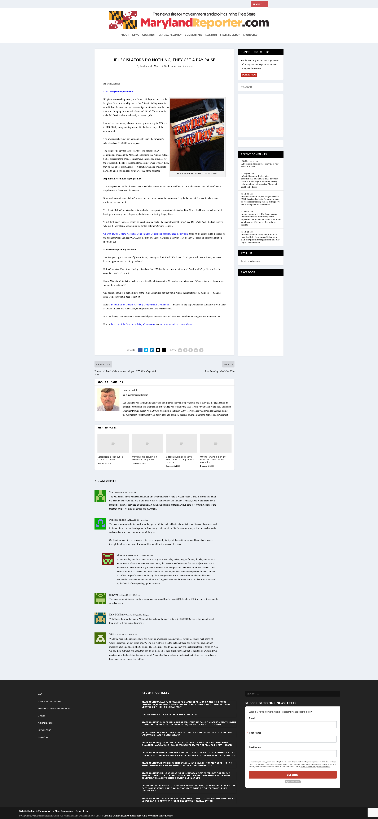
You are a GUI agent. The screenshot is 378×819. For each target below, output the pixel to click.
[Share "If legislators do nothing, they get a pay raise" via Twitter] (146, 350)
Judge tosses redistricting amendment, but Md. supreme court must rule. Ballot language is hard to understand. (189, 733)
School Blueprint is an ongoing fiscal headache (169, 714)
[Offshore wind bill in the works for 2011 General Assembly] (216, 443)
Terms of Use (81, 811)
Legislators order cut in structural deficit (110, 458)
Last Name (255, 747)
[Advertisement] (262, 115)
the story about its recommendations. (177, 324)
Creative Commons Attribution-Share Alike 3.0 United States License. (138, 815)
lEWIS (244, 161)
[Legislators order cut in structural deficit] (113, 443)
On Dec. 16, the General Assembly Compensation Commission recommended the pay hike (145, 233)
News (135, 34)
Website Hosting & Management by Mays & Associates (46, 811)
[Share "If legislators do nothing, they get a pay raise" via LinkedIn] (152, 350)
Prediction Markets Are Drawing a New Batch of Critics (259, 165)
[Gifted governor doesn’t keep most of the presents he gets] (181, 443)
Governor (148, 34)
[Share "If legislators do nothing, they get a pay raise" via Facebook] (140, 350)
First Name (255, 733)
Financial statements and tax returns (54, 708)
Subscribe (293, 774)
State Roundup (230, 34)
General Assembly (170, 34)
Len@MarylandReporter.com (118, 91)
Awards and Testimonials (49, 701)
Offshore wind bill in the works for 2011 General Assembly (213, 459)
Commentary (193, 34)
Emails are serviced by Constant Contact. (315, 766)
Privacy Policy (44, 729)
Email (252, 718)
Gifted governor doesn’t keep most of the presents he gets (180, 459)
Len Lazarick (146, 65)
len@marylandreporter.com (135, 394)
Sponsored (250, 34)
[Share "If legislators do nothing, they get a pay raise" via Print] (164, 350)
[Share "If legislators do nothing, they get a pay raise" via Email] (158, 350)
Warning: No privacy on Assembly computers (144, 458)
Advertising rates (45, 722)
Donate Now (249, 74)
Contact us (43, 736)
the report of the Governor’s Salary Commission (132, 324)
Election (211, 34)
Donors (41, 715)
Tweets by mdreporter (250, 260)
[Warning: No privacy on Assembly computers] (147, 443)
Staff (40, 694)
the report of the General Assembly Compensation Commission (140, 304)
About (125, 34)
